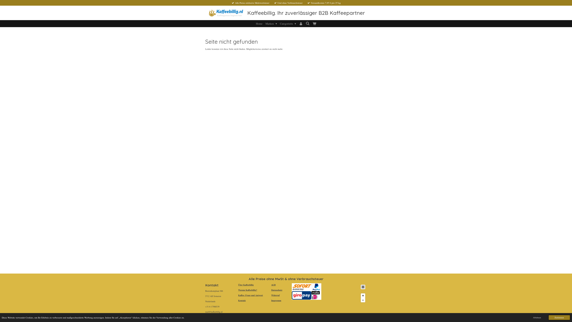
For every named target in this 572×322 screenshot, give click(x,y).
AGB (273, 284)
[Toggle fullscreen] (363, 287)
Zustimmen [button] (559, 317)
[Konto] (300, 23)
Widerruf (275, 295)
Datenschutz (276, 290)
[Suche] (307, 23)
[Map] (346, 293)
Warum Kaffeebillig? (247, 290)
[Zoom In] (363, 295)
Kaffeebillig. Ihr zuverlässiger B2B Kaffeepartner (306, 13)
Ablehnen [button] (537, 317)
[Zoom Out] (363, 300)
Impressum (276, 300)
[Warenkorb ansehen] (314, 23)
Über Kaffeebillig (246, 284)
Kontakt (242, 300)
